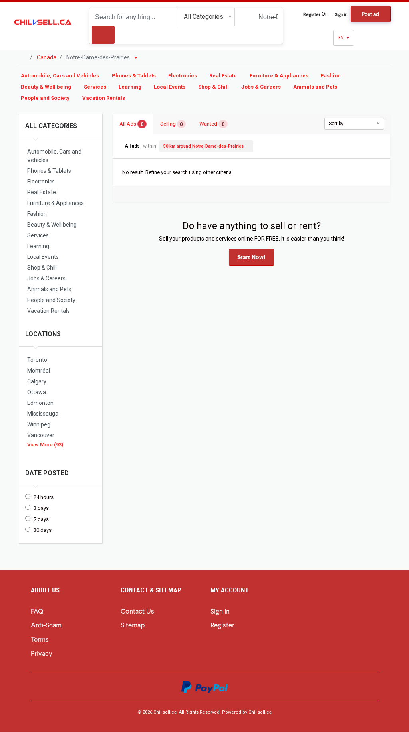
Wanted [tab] (211, 124)
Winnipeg (38, 424)
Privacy (41, 653)
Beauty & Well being (46, 87)
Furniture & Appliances (279, 76)
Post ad (370, 14)
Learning (130, 87)
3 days (41, 508)
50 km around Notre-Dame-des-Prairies (203, 146)
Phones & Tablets (134, 76)
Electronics (182, 76)
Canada (46, 57)
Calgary (36, 381)
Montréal (38, 370)
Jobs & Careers (261, 87)
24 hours (44, 497)
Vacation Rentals (103, 98)
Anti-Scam (46, 625)
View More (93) (45, 445)
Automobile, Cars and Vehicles (60, 76)
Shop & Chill (213, 87)
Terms (40, 639)
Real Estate (223, 76)
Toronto (37, 360)
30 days (43, 530)
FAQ (37, 611)
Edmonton (40, 403)
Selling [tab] (171, 124)
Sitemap (133, 625)
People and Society (45, 98)
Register (311, 14)
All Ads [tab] (131, 124)
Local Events (169, 87)
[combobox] (206, 17)
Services (95, 87)
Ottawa (36, 392)
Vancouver (40, 435)
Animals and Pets (315, 87)
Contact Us (137, 611)
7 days (41, 519)
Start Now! (251, 257)
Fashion (331, 76)
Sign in (341, 14)
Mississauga (42, 413)
